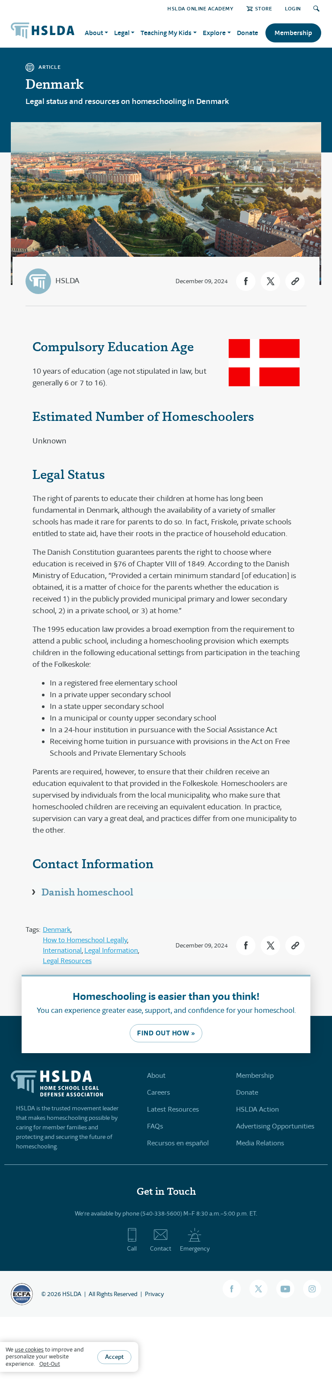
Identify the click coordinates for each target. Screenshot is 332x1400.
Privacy (154, 1294)
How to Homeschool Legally (85, 939)
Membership (293, 33)
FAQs (155, 1126)
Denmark (56, 929)
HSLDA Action (257, 1109)
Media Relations (260, 1143)
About (156, 1075)
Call (132, 1248)
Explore (214, 33)
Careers (158, 1092)
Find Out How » (166, 1033)
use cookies (29, 1349)
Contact (160, 1248)
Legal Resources (67, 960)
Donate (247, 33)
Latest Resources (173, 1109)
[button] (245, 281)
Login (293, 8)
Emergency (195, 1248)
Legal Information (111, 950)
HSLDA (67, 280)
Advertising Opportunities (275, 1126)
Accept (114, 1357)
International (62, 950)
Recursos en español (178, 1143)
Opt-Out (49, 1364)
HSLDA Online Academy (200, 8)
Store (263, 8)
